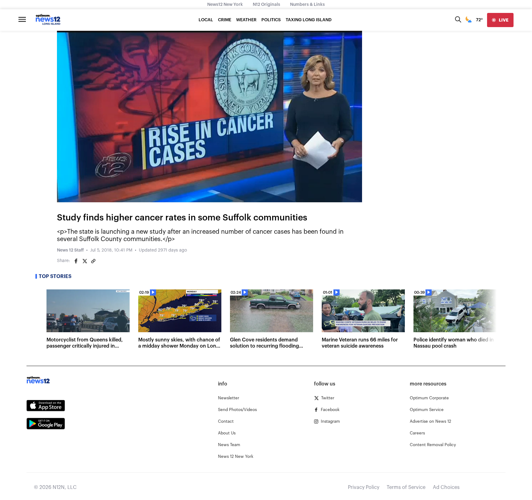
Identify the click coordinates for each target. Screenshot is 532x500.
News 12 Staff (70, 250)
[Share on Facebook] (76, 261)
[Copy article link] (93, 261)
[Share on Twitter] (84, 261)
